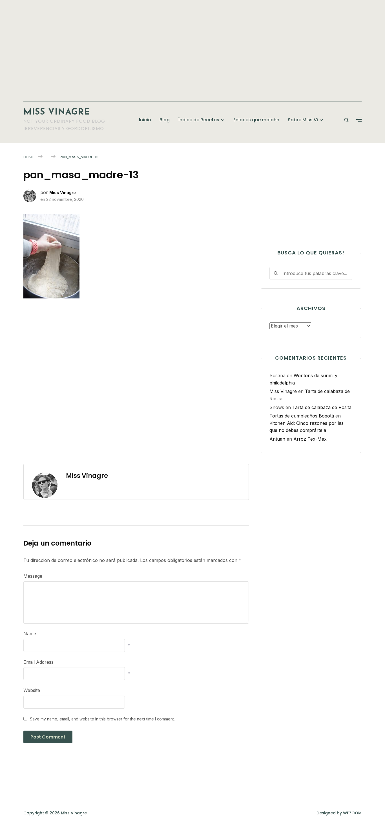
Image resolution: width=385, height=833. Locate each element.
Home (28, 157)
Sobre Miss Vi (303, 120)
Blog (165, 120)
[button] (359, 120)
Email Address (38, 662)
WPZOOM (352, 813)
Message (32, 576)
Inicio (145, 120)
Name (29, 633)
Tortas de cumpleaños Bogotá (301, 416)
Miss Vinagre (56, 112)
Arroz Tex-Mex (310, 439)
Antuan (277, 439)
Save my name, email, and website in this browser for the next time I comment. (102, 718)
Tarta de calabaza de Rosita (321, 407)
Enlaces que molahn (256, 120)
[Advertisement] (192, 47)
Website (31, 690)
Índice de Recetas (198, 120)
